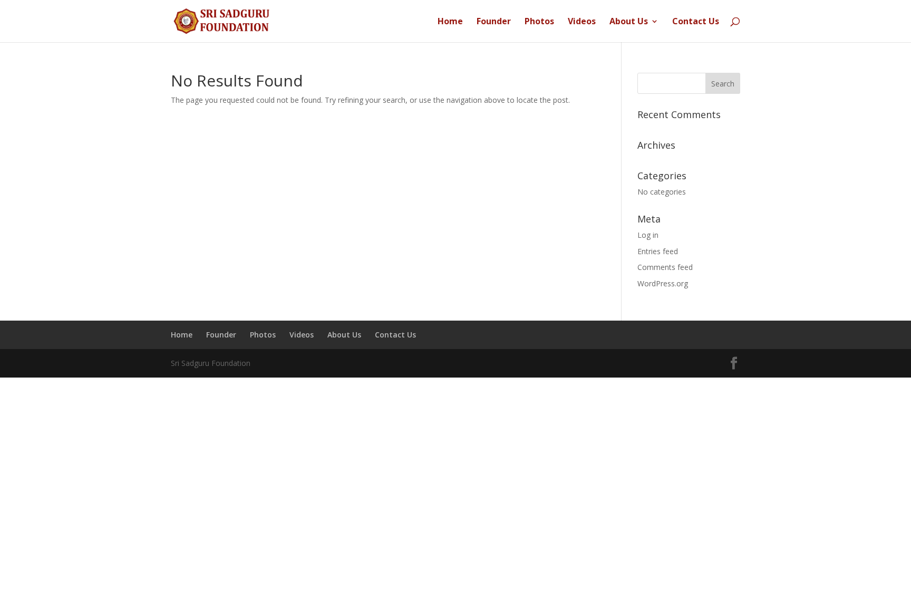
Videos (582, 22)
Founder (494, 22)
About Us (628, 22)
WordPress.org (662, 283)
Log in (647, 235)
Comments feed (665, 267)
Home (450, 22)
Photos (539, 22)
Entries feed (657, 251)
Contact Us (695, 22)
